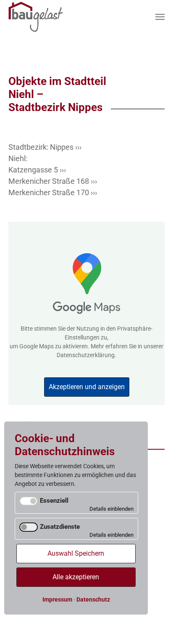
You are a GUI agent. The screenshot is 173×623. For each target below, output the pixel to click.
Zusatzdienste (60, 526)
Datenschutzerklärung (86, 355)
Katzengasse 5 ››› (37, 169)
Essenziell (54, 500)
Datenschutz (93, 599)
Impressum (57, 599)
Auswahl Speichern (75, 553)
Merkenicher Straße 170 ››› (52, 192)
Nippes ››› (65, 147)
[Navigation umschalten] (160, 17)
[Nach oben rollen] (157, 607)
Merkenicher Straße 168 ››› (52, 181)
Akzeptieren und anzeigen (87, 387)
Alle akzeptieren (75, 577)
